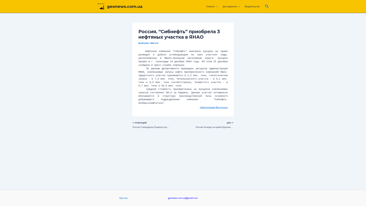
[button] (216, 6)
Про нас (123, 198)
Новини (210, 6)
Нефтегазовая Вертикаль (214, 107)
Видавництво (252, 6)
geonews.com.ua (124, 6)
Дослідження (230, 6)
